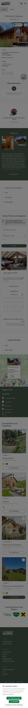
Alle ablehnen (14, 701)
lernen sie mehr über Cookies (8, 694)
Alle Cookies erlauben (14, 698)
